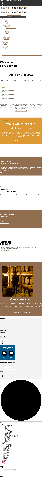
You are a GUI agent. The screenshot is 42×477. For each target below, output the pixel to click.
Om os (3, 41)
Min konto (3, 49)
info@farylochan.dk (3, 326)
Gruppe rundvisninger (7, 36)
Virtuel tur (6, 449)
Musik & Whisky (8, 27)
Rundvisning (8, 26)
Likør (7, 429)
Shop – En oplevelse (7, 25)
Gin (6, 21)
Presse (5, 48)
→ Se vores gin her (4, 197)
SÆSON (3, 442)
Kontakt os (5, 44)
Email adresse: (3, 369)
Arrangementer (6, 39)
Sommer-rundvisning (7, 37)
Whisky (7, 20)
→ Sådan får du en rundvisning (21, 312)
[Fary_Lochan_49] (17, 296)
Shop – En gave (7, 437)
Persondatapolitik (3, 334)
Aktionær (5, 47)
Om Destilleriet (6, 42)
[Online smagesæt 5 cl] (6, 120)
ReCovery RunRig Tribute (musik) (11, 28)
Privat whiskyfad (8, 24)
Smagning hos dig (6, 38)
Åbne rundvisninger (7, 35)
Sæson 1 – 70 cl (4, 88)
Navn (1, 365)
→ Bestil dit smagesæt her (21, 141)
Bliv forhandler (6, 46)
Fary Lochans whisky (22, 80)
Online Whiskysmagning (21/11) (11, 436)
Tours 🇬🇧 (3, 461)
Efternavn (2, 367)
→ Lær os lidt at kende (21, 111)
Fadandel (7, 23)
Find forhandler (6, 45)
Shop (3, 424)
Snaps (7, 22)
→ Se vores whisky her (5, 170)
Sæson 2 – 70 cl (4, 92)
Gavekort (7, 31)
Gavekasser (8, 30)
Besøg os (4, 443)
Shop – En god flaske (7, 19)
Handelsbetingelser (3, 330)
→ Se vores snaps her (4, 223)
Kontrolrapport (2, 332)
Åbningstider (6, 40)
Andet (7, 33)
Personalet (5, 43)
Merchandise (8, 32)
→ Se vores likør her (4, 250)
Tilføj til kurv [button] (11, 90)
